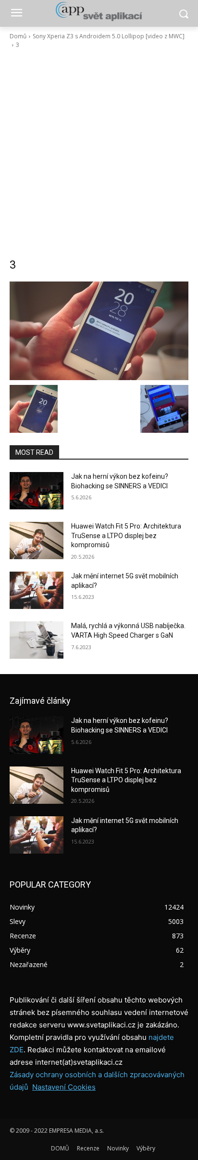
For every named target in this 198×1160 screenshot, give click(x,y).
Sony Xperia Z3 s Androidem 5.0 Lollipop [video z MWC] (109, 36)
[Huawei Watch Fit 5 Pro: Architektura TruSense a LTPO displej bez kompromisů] (36, 540)
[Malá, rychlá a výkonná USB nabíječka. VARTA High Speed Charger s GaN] (36, 640)
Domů (18, 36)
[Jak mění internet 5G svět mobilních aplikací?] (36, 590)
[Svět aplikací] (98, 11)
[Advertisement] (99, 153)
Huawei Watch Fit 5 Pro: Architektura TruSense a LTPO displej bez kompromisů (126, 535)
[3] (99, 331)
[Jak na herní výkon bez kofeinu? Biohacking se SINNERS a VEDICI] (36, 490)
